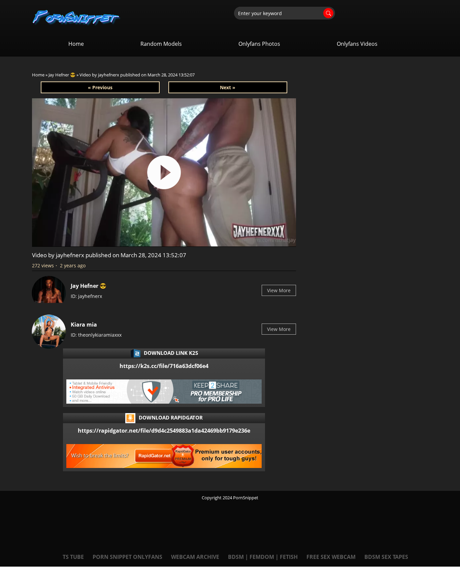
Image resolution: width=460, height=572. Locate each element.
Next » (227, 87)
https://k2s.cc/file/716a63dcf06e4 (164, 366)
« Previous (100, 87)
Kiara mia (84, 324)
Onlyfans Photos (259, 43)
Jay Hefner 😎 (61, 75)
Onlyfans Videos (357, 43)
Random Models (161, 43)
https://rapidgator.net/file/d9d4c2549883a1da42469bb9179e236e (164, 430)
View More (279, 290)
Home (76, 43)
